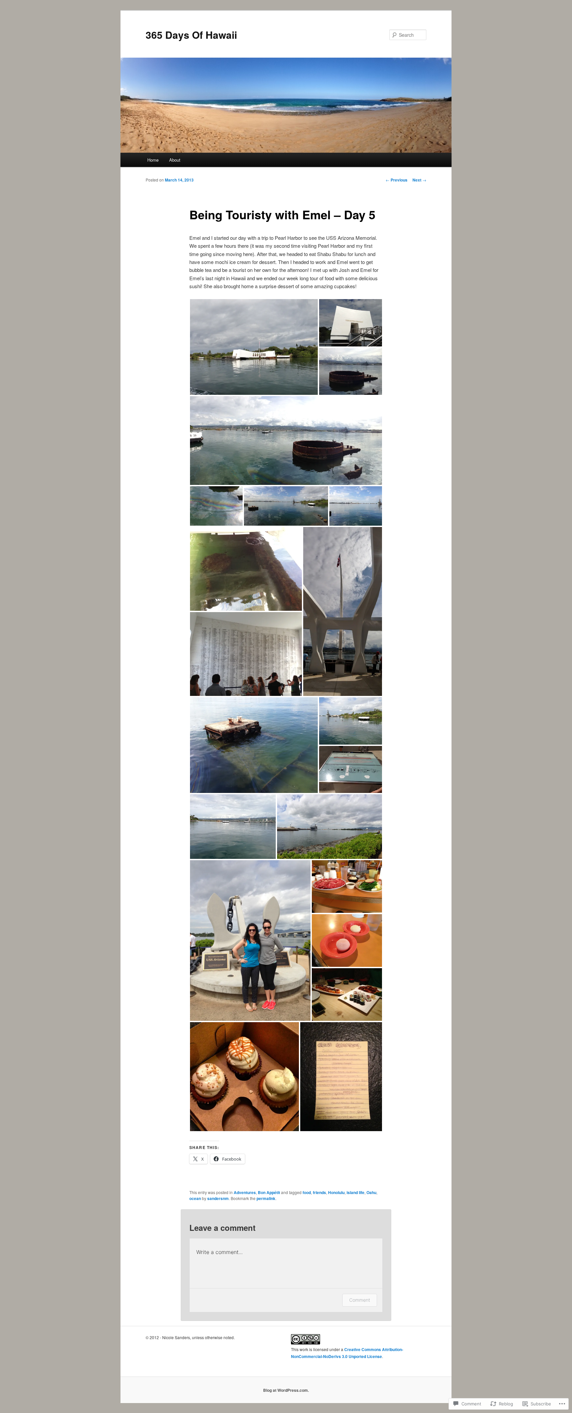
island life (355, 1192)
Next (419, 180)
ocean (195, 1198)
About (174, 160)
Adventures (245, 1192)
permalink (266, 1198)
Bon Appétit (269, 1192)
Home (153, 160)
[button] (253, 346)
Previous (396, 180)
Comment (359, 1300)
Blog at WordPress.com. (286, 1390)
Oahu (371, 1192)
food (307, 1192)
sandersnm (218, 1198)
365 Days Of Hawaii (191, 34)
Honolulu (336, 1192)
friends (319, 1192)
